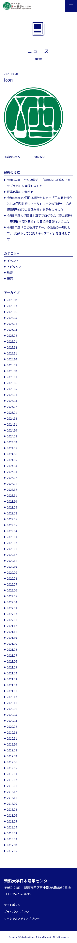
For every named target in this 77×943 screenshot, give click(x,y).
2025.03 (12, 401)
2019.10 (12, 744)
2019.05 (12, 768)
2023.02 (12, 543)
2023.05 (12, 525)
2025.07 (12, 377)
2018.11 (12, 797)
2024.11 (12, 424)
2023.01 (12, 549)
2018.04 (12, 827)
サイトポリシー (13, 905)
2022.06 (12, 590)
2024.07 (12, 448)
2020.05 (12, 715)
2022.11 (12, 560)
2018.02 (12, 839)
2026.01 (12, 341)
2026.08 (12, 300)
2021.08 (12, 649)
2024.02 (12, 478)
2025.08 (12, 371)
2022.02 (12, 614)
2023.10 (12, 501)
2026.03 (12, 329)
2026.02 (12, 335)
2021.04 (12, 673)
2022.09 (12, 572)
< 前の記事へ (12, 157)
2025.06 (12, 383)
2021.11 (12, 632)
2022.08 (12, 578)
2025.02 (12, 406)
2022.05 (12, 596)
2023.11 (12, 495)
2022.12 (12, 555)
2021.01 (12, 691)
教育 (10, 272)
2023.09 (12, 507)
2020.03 (12, 720)
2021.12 (12, 626)
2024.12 (12, 418)
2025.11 (12, 353)
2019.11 (12, 738)
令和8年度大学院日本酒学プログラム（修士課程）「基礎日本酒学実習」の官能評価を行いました (39, 218)
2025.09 (12, 365)
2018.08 (12, 809)
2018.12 (12, 792)
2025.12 (12, 347)
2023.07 (12, 519)
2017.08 (12, 845)
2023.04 (12, 531)
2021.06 (12, 661)
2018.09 (12, 803)
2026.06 (12, 312)
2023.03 (12, 537)
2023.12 (12, 489)
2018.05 (12, 821)
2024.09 (12, 436)
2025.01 (12, 412)
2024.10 (12, 430)
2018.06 (12, 815)
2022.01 (12, 620)
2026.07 (12, 306)
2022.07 (12, 584)
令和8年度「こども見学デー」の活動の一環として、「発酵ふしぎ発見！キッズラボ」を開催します (39, 233)
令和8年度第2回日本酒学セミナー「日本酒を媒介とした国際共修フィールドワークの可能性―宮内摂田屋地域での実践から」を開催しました (39, 204)
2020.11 (12, 703)
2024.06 (12, 454)
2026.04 (12, 324)
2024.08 (12, 442)
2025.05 (12, 389)
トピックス (14, 266)
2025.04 (12, 395)
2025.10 (12, 359)
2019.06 (12, 762)
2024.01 (12, 483)
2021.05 (12, 667)
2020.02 (12, 726)
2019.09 (12, 750)
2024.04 (12, 466)
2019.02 (12, 780)
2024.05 (12, 460)
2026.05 (12, 318)
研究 (10, 278)
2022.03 (12, 608)
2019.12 (12, 732)
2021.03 (12, 679)
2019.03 (12, 774)
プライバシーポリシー (18, 912)
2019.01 (12, 786)
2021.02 (12, 685)
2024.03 (12, 472)
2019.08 (12, 756)
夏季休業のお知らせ (20, 192)
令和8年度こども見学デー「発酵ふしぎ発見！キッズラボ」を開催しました (39, 183)
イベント (13, 261)
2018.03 (12, 833)
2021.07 (12, 655)
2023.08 (12, 513)
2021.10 (12, 638)
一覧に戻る (38, 157)
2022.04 (12, 602)
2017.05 (12, 851)
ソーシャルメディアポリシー (22, 918)
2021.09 (12, 643)
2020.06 (12, 709)
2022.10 (12, 566)
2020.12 (12, 697)
